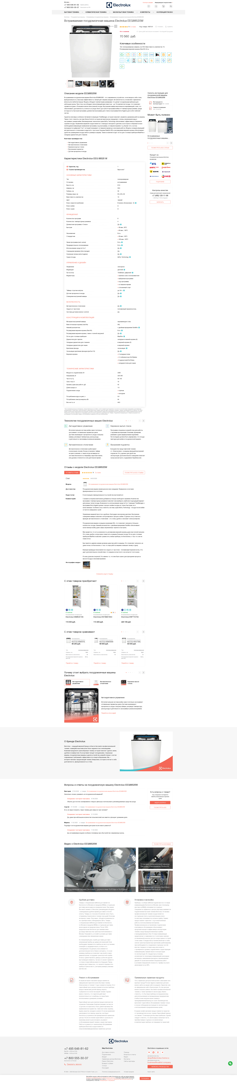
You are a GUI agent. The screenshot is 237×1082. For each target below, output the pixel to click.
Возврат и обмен (107, 1063)
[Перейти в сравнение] (156, 6)
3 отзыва (133, 26)
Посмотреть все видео (162, 844)
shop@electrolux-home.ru (158, 1058)
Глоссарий (105, 1068)
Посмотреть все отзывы (134, 472)
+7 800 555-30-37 (71, 7)
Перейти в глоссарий (108, 713)
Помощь (126, 1052)
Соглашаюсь (145, 1078)
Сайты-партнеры (129, 1061)
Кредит (104, 1057)
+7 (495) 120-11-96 (160, 196)
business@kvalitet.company (159, 1062)
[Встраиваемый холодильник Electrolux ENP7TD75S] (132, 596)
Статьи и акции (148, 2)
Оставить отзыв (72, 472)
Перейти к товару (72, 663)
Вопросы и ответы (130, 1054)
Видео (126, 1057)
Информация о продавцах (107, 1080)
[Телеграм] (162, 1052)
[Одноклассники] (157, 1052)
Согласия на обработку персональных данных (118, 1079)
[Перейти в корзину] (163, 6)
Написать (160, 202)
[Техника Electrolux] (118, 5)
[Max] (153, 1052)
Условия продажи (129, 1071)
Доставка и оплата (108, 1052)
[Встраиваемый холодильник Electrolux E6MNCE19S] (77, 596)
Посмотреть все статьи (160, 147)
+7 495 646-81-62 (71, 5)
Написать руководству (160, 1066)
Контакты (127, 1059)
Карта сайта (151, 1071)
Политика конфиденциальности (111, 1071)
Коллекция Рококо (165, 12)
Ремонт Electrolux (107, 1061)
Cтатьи (104, 1065)
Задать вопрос (160, 802)
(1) (115, 612)
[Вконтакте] (149, 1052)
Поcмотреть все (160, 807)
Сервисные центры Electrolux (111, 1059)
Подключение (106, 1054)
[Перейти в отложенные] (149, 6)
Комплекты (145, 12)
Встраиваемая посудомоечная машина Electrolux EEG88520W (107, 791)
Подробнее (160, 181)
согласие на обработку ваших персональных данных (100, 1077)
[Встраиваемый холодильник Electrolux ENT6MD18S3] (104, 596)
